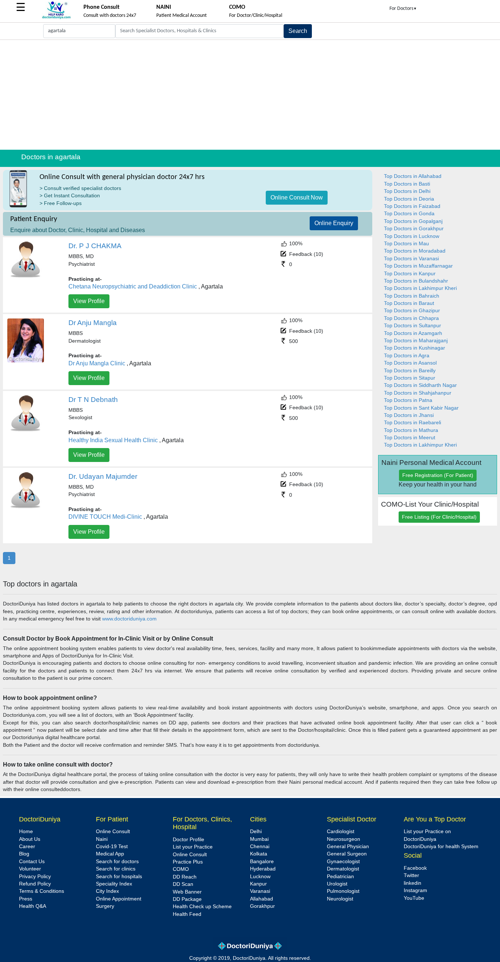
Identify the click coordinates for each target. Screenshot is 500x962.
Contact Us (32, 861)
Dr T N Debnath (93, 399)
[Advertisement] (250, 95)
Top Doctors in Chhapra (411, 318)
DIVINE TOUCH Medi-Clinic (105, 517)
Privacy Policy (35, 876)
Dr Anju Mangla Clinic (96, 363)
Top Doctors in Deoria (409, 199)
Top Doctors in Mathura (411, 430)
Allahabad (261, 899)
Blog (24, 854)
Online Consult (113, 831)
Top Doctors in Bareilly (410, 370)
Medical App (110, 854)
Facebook (415, 868)
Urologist (337, 884)
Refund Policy (35, 884)
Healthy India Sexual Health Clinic (113, 440)
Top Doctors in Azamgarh (413, 333)
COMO (181, 869)
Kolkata (258, 854)
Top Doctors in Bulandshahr (416, 281)
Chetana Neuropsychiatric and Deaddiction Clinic (132, 286)
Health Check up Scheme (202, 906)
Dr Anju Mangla (92, 323)
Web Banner (187, 892)
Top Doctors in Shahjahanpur (417, 393)
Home (26, 831)
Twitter (411, 875)
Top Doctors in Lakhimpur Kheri (420, 288)
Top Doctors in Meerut (409, 437)
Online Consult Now (296, 197)
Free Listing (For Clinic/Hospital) (439, 517)
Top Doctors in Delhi (407, 191)
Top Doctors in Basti (407, 184)
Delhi (256, 831)
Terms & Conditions (41, 891)
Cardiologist (340, 831)
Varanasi (260, 891)
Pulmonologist (343, 891)
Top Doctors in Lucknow (411, 236)
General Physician (348, 846)
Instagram (415, 890)
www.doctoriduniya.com (129, 619)
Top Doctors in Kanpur (410, 273)
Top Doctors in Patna (408, 400)
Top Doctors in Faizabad (412, 206)
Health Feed (187, 914)
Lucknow (260, 876)
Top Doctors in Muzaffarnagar (418, 266)
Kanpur (258, 884)
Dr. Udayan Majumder (102, 476)
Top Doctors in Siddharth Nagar (420, 385)
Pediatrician (340, 876)
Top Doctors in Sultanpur (412, 325)
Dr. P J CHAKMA (95, 246)
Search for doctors (117, 861)
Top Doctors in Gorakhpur (414, 228)
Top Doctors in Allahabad (412, 176)
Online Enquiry (333, 223)
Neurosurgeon (343, 839)
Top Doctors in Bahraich (411, 296)
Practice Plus (188, 862)
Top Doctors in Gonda (409, 213)
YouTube (414, 898)
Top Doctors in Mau (406, 243)
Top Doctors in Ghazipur (412, 310)
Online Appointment (118, 899)
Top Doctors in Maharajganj (416, 340)
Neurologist (340, 899)
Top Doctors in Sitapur (409, 378)
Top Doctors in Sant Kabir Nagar (421, 408)
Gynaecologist (343, 861)
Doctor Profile (188, 839)
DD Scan (183, 884)
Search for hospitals (119, 876)
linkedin (412, 883)
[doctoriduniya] (56, 17)
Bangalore (262, 861)
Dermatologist (343, 869)
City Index (107, 891)
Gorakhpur (262, 906)
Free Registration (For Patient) (437, 475)
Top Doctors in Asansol (410, 363)
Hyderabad (263, 869)
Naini (102, 839)
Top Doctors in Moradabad (414, 251)
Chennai (259, 846)
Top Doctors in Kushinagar (414, 348)
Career (27, 846)
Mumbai (259, 839)
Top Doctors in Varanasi (411, 258)
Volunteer (30, 869)
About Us (29, 839)
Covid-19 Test (112, 846)
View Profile (89, 301)
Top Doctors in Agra (406, 355)
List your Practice (193, 847)
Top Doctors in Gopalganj (413, 221)
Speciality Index (114, 884)
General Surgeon (347, 854)
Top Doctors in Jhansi (409, 415)
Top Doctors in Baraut (409, 303)
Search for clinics (115, 869)
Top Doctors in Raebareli (412, 422)
